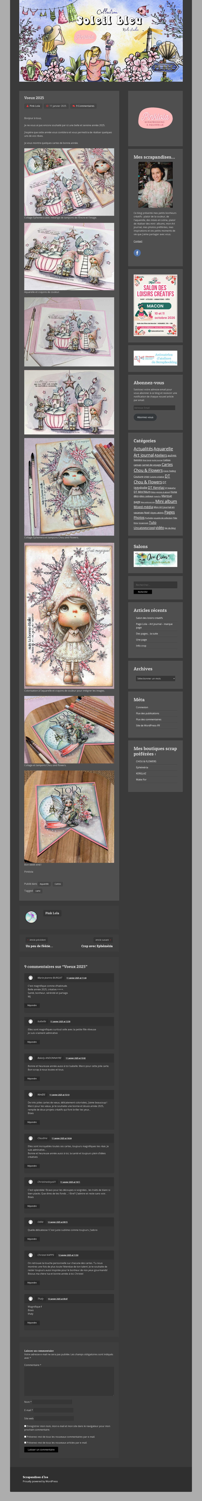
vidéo (159, 527)
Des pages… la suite (147, 633)
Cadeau (167, 460)
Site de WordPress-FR (148, 725)
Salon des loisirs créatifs (149, 618)
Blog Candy (147, 460)
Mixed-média (143, 507)
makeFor (157, 496)
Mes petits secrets (148, 502)
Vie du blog (170, 528)
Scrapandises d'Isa (35, 1477)
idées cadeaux (146, 496)
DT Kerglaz (156, 487)
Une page (141, 639)
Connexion (142, 707)
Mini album (166, 501)
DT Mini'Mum (142, 492)
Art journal (144, 455)
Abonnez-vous (145, 417)
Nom (28, 1402)
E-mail (28, 1410)
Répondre (32, 1005)
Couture (138, 476)
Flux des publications (147, 713)
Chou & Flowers (148, 470)
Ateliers (161, 455)
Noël (147, 512)
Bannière (138, 460)
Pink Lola (35, 106)
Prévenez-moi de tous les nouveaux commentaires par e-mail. (61, 1436)
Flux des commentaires (148, 719)
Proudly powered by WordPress (40, 1481)
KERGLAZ (141, 773)
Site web (29, 1418)
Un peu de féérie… (39, 946)
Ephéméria (142, 767)
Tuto (152, 522)
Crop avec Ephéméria (97, 946)
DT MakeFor (170, 488)
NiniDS (41, 1094)
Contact (138, 241)
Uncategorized (144, 528)
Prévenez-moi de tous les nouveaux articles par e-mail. (57, 1442)
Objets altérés (157, 512)
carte (37, 890)
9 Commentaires (85, 106)
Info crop (141, 645)
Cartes (58, 883)
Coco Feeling (169, 471)
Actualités (143, 448)
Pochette (149, 518)
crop (146, 476)
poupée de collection (163, 518)
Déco (153, 492)
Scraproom (143, 523)
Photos (139, 517)
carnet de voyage (151, 465)
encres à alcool (163, 492)
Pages (169, 512)
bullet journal (157, 460)
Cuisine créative (157, 476)
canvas (137, 465)
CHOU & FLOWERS (146, 761)
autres (172, 455)
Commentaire (32, 1365)
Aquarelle (44, 883)
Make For (141, 779)
